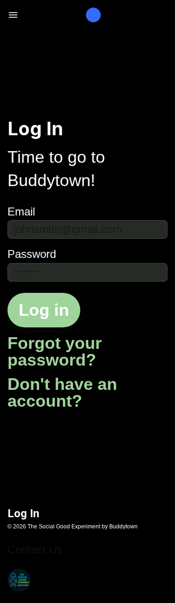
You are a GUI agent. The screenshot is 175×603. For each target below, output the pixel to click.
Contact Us (35, 549)
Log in (44, 309)
